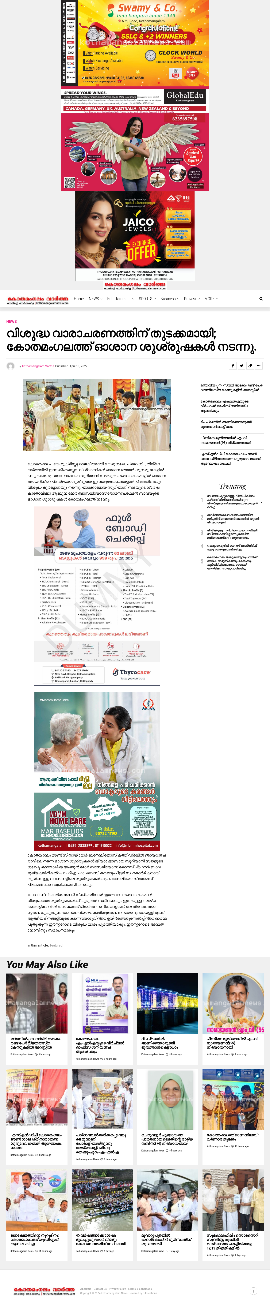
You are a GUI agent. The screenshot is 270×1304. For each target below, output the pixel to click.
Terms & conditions (140, 1289)
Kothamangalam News (22, 1054)
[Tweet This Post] (241, 366)
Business (168, 298)
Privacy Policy (117, 1289)
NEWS (94, 298)
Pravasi (190, 298)
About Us (85, 1289)
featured (56, 945)
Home (79, 298)
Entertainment (119, 298)
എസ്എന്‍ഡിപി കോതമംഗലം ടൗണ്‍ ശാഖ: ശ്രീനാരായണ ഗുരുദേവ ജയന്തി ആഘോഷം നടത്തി (230, 458)
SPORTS (145, 298)
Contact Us (100, 1289)
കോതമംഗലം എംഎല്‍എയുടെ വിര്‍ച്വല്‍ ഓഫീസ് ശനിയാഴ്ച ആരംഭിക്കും (224, 406)
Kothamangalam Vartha (38, 366)
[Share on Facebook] (233, 366)
